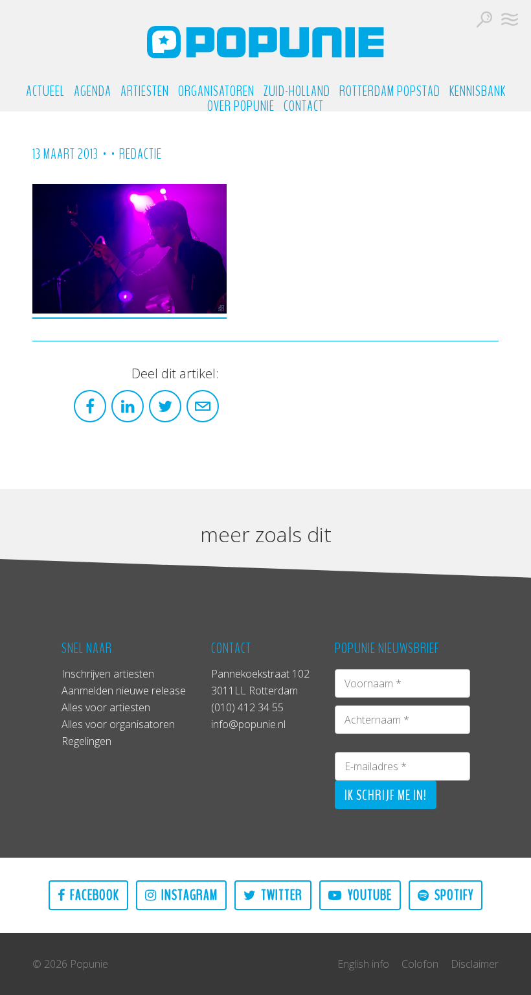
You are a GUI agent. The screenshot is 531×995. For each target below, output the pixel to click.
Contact (304, 106)
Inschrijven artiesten (108, 674)
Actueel (45, 91)
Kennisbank (477, 91)
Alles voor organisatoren (118, 724)
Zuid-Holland (297, 91)
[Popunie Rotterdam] (265, 42)
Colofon (419, 964)
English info (363, 964)
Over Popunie (241, 106)
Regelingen (86, 741)
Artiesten (144, 91)
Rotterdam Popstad (389, 91)
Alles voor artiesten (106, 707)
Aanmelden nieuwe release (124, 690)
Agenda (92, 91)
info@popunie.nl (248, 724)
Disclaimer (475, 964)
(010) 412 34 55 (247, 707)
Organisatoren (216, 91)
